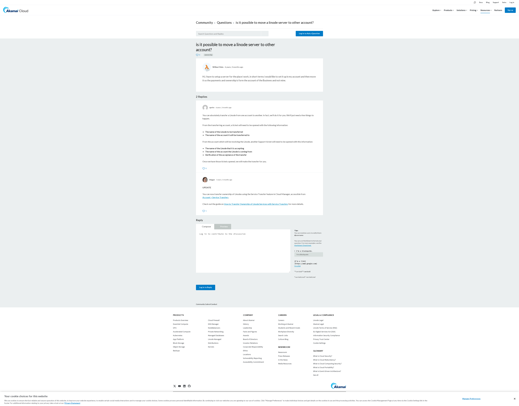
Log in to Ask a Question (309, 33)
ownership (208, 55)
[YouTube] (179, 386)
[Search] (265, 33)
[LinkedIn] (184, 386)
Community (204, 22)
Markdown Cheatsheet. (302, 245)
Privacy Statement (72, 403)
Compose (206, 226)
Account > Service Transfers (215, 197)
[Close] (515, 399)
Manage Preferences (471, 399)
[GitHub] (189, 386)
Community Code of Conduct (206, 304)
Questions (224, 22)
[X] (174, 386)
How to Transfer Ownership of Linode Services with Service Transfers (256, 204)
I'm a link (297, 266)
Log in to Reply (205, 287)
